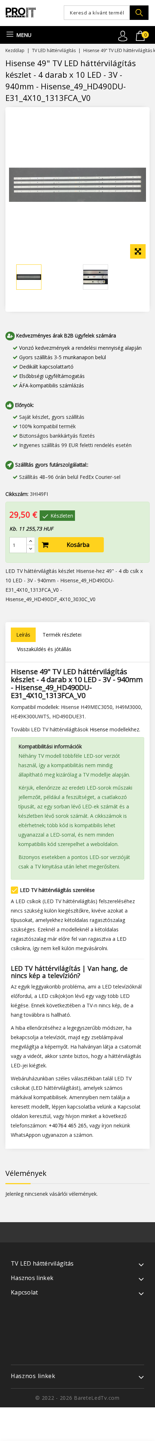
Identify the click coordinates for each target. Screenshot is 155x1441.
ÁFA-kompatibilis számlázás (51, 385)
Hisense (99, 729)
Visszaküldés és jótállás (44, 649)
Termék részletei (62, 634)
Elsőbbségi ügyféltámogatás (52, 376)
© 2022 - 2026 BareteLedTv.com (77, 1397)
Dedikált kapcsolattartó (46, 366)
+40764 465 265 (68, 1125)
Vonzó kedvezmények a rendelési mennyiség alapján (80, 347)
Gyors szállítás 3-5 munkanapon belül (62, 357)
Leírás (23, 634)
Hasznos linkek (33, 1376)
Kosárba (78, 545)
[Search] (139, 12)
